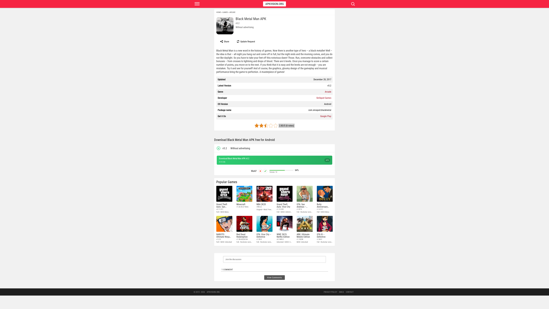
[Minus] (260, 171)
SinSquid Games (323, 98)
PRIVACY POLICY (330, 292)
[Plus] (265, 171)
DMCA (341, 292)
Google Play (325, 116)
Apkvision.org (274, 4)
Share (226, 41)
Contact (350, 292)
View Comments (274, 277)
